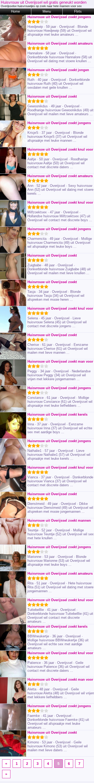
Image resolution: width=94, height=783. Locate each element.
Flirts (78, 11)
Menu (47, 11)
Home (15, 11)
